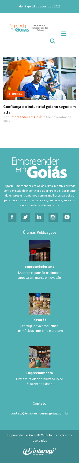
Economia (15, 94)
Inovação (39, 320)
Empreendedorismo (39, 267)
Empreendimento (39, 373)
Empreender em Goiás (26, 117)
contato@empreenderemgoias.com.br (39, 413)
